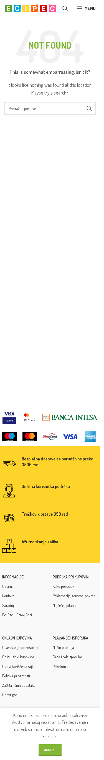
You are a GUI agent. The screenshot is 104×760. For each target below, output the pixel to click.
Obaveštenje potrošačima (20, 647)
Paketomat (61, 666)
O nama (8, 586)
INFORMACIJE (13, 577)
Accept (50, 750)
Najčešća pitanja (64, 605)
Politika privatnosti (16, 675)
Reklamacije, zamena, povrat (74, 595)
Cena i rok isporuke (67, 656)
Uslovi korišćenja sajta (18, 666)
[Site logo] (30, 8)
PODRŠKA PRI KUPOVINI (71, 577)
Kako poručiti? (63, 586)
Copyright (9, 694)
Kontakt (8, 595)
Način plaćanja (63, 647)
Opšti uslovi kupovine (18, 656)
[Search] (65, 8)
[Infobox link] (50, 463)
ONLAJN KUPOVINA (17, 638)
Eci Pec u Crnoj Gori (17, 614)
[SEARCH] (89, 108)
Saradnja (9, 605)
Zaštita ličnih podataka (18, 685)
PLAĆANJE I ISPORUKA (70, 638)
